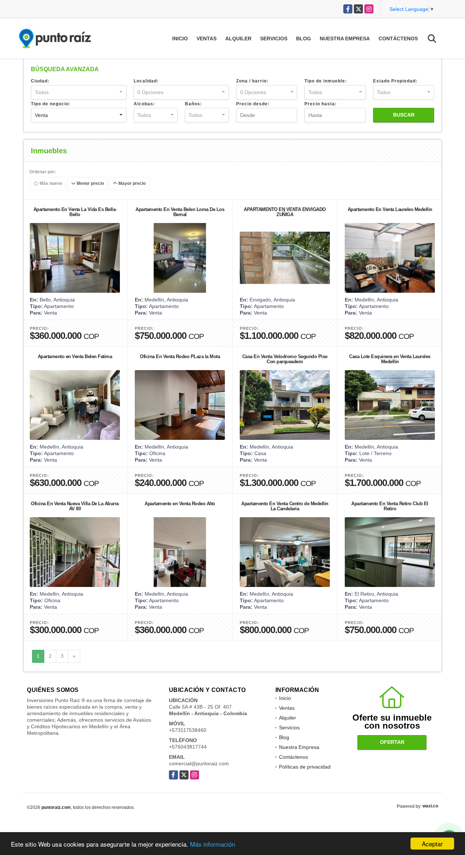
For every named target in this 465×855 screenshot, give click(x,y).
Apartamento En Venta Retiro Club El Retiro (389, 506)
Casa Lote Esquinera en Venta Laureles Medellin (389, 359)
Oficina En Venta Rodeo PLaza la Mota (180, 356)
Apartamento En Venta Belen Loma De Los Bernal (180, 212)
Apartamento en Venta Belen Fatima (75, 356)
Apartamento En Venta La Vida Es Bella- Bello (75, 212)
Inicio (180, 38)
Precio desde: (253, 103)
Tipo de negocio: (50, 103)
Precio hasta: (320, 103)
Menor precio (90, 183)
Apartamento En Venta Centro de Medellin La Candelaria (284, 506)
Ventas (207, 38)
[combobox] (78, 92)
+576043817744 (188, 747)
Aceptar (432, 843)
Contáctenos (398, 38)
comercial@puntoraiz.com (199, 763)
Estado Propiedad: (395, 81)
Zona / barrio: (252, 81)
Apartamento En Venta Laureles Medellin (390, 209)
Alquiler (238, 38)
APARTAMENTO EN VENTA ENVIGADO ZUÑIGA (285, 212)
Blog (303, 38)
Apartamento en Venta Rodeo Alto (180, 503)
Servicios (273, 38)
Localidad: (146, 81)
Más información (212, 843)
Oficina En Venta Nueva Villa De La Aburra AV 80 (75, 506)
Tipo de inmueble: (325, 81)
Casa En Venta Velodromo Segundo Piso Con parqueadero (285, 359)
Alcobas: (144, 103)
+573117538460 (187, 730)
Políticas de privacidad (305, 767)
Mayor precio (131, 183)
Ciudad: (40, 81)
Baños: (193, 103)
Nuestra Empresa (345, 38)
